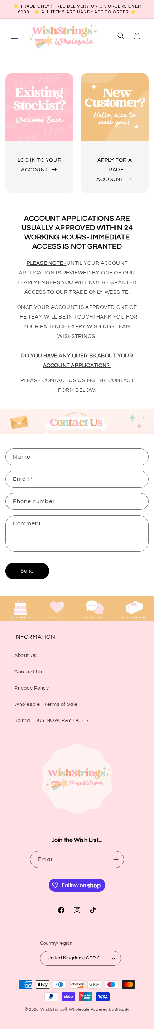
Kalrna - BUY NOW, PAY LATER (51, 720)
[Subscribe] (116, 859)
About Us (25, 655)
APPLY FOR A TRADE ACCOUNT (114, 170)
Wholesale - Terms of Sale (46, 704)
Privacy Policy (31, 688)
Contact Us (28, 672)
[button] (14, 36)
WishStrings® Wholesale (65, 1009)
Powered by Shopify (110, 1009)
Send (27, 571)
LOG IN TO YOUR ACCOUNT (39, 165)
